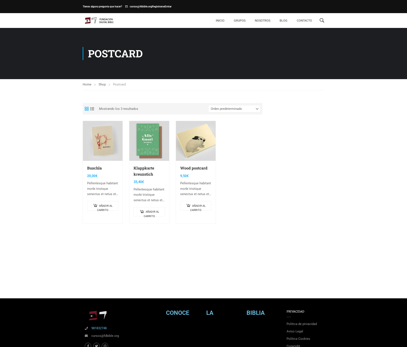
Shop (102, 84)
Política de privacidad (302, 324)
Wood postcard (194, 168)
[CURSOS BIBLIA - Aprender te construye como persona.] (99, 20)
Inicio (220, 20)
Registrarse (158, 6)
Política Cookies (298, 339)
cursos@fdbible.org (141, 6)
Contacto (304, 20)
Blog (283, 20)
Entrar (168, 6)
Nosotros (262, 20)
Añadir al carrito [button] (105, 207)
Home (87, 84)
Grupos (239, 20)
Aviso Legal (295, 331)
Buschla (94, 168)
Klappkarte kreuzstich (144, 171)
